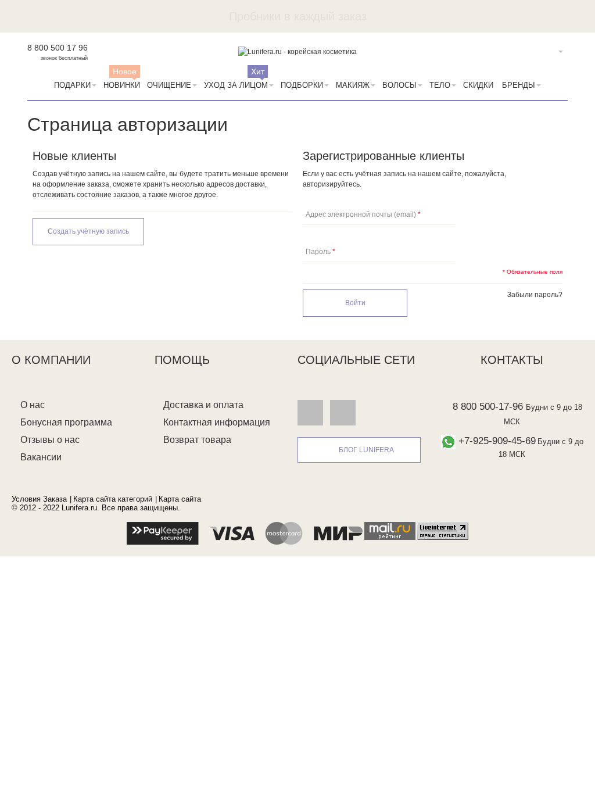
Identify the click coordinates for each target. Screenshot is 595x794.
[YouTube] (343, 412)
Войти (542, 51)
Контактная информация (216, 422)
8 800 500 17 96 (57, 47)
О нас (32, 405)
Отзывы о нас (50, 440)
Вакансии (41, 457)
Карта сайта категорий (112, 499)
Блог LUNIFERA (366, 450)
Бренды (518, 85)
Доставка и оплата (203, 405)
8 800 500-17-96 (488, 406)
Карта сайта (180, 499)
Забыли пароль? (534, 295)
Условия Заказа (39, 499)
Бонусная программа (66, 422)
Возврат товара (197, 440)
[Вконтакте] (310, 412)
